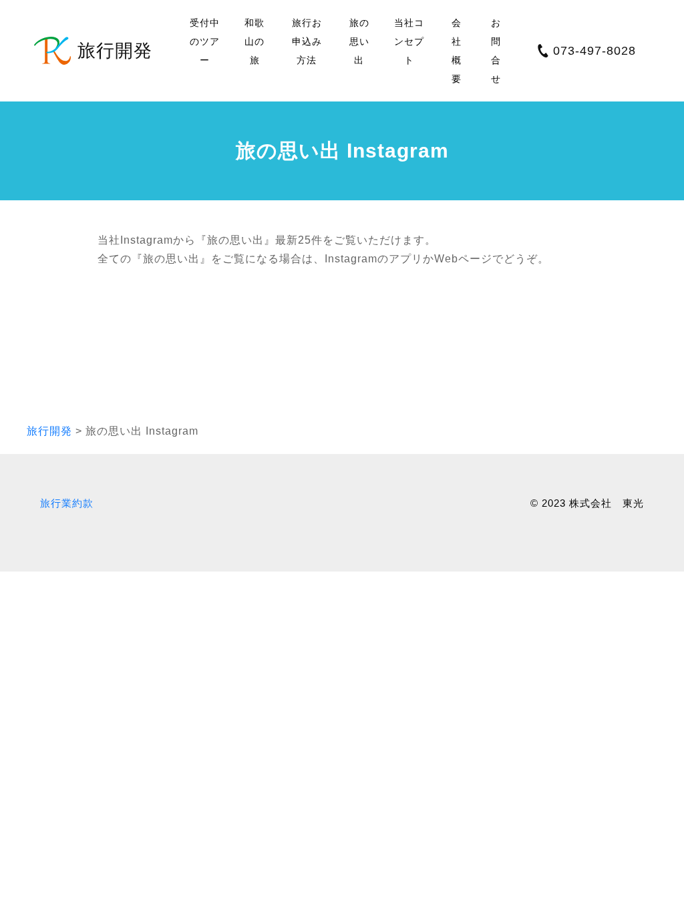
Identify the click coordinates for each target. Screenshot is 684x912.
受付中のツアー (205, 41)
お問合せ (496, 50)
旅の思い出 (359, 41)
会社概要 (457, 50)
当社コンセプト (409, 41)
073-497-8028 (594, 50)
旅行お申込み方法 (307, 41)
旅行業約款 (67, 503)
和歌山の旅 (254, 41)
